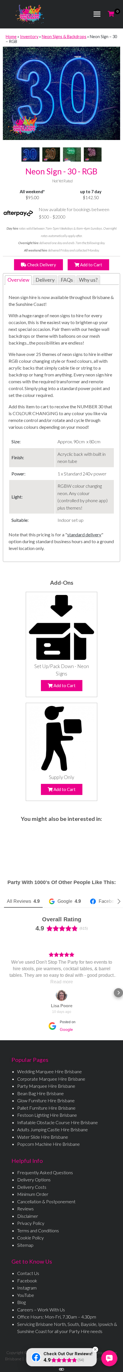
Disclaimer (27, 1216)
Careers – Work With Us (41, 1309)
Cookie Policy (30, 1237)
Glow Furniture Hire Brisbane (46, 1100)
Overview (18, 280)
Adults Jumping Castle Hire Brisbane (52, 1129)
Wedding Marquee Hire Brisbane (49, 1071)
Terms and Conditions (38, 1230)
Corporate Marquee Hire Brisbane (51, 1078)
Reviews (25, 1208)
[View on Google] (69, 995)
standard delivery (84, 534)
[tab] (18, 280)
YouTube (25, 1295)
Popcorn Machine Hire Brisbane (48, 1144)
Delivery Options (34, 1179)
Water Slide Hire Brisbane (42, 1137)
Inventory (29, 36)
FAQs (67, 280)
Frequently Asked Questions (45, 1172)
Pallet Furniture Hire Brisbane (46, 1108)
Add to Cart (90, 264)
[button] (4, 992)
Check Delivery (41, 264)
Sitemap (25, 1245)
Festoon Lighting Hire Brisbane (47, 1115)
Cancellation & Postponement (46, 1201)
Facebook (27, 1280)
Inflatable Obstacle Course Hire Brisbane (57, 1122)
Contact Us (28, 1273)
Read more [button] (69, 981)
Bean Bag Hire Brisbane (40, 1093)
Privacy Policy (30, 1223)
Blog (21, 1302)
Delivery (45, 280)
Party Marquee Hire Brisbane (46, 1086)
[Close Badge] (95, 1349)
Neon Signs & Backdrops (64, 36)
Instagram (27, 1287)
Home (11, 36)
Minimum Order (32, 1194)
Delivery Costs (31, 1187)
